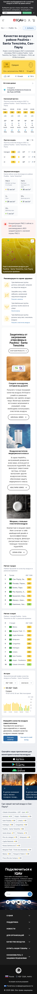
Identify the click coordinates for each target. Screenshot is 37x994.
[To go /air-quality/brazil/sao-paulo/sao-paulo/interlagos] (19, 648)
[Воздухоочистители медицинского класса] (18, 436)
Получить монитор (17, 299)
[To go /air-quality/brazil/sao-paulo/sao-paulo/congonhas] (19, 644)
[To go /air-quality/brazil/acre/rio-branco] (19, 592)
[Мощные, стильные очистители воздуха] (18, 506)
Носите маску (15, 311)
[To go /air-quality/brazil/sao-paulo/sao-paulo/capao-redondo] (19, 635)
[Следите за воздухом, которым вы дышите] (18, 368)
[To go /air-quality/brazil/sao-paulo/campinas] (19, 604)
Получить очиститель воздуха (20, 322)
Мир (2, 28)
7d (32, 140)
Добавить (30, 28)
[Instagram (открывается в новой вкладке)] (24, 902)
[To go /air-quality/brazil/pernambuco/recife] (19, 583)
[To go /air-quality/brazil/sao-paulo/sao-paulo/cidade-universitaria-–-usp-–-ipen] (19, 664)
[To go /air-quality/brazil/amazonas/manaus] (19, 600)
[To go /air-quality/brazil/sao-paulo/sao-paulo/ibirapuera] (19, 639)
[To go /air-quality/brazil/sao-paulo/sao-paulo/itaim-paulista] (19, 656)
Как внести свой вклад (26, 738)
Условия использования (18, 982)
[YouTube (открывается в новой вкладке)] (18, 902)
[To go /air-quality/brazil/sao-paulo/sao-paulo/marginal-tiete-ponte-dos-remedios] (19, 631)
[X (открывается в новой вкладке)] (13, 902)
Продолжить (27, 13)
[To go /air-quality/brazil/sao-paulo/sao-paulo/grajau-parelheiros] (19, 660)
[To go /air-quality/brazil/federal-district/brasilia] (19, 596)
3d (28, 140)
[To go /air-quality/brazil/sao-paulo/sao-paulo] (19, 579)
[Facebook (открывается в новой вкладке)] (8, 902)
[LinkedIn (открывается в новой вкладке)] (29, 902)
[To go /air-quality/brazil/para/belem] (19, 587)
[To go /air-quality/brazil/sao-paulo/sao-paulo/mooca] (19, 627)
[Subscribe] (30, 894)
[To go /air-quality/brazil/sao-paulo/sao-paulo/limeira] (19, 652)
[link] (25, 20)
